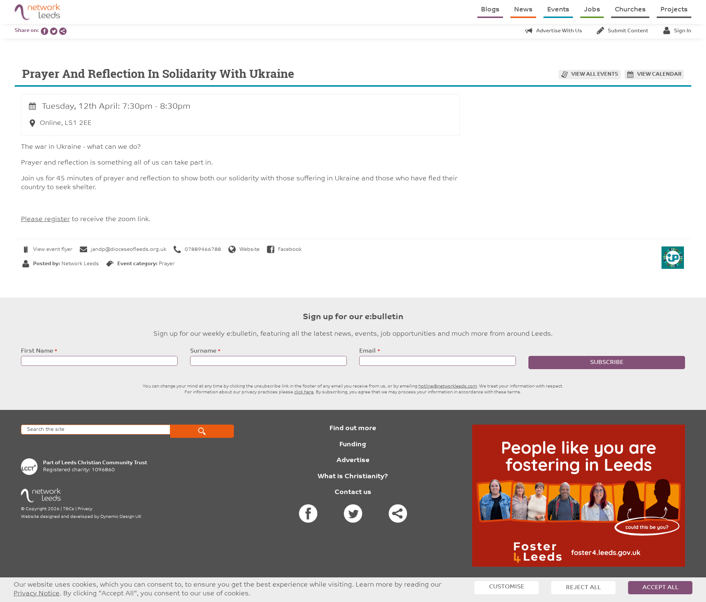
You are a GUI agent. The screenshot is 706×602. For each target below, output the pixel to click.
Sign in (682, 31)
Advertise (353, 460)
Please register (45, 219)
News (523, 10)
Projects (674, 10)
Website (249, 249)
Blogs (490, 10)
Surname (203, 351)
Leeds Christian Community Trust (104, 463)
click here (304, 392)
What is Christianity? (353, 476)
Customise (506, 587)
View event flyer (52, 249)
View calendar (659, 74)
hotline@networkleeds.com (447, 386)
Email (367, 351)
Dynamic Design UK (121, 517)
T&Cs (68, 509)
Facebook (290, 249)
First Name (37, 351)
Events (558, 10)
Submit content (628, 31)
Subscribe (607, 362)
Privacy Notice (37, 594)
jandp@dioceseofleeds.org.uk (128, 249)
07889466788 (203, 249)
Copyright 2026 (43, 509)
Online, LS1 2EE (66, 123)
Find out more (352, 428)
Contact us (353, 492)
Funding (352, 444)
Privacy (85, 509)
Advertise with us (559, 31)
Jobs (592, 10)
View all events (594, 74)
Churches (630, 10)
